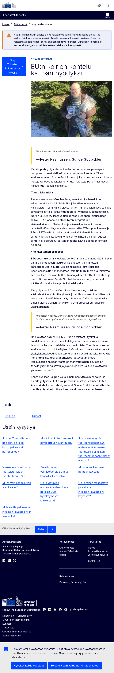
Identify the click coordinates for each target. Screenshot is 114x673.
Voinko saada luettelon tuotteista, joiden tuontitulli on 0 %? (16, 472)
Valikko (107, 17)
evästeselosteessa (46, 653)
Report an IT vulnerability (17, 615)
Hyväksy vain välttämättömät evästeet (75, 665)
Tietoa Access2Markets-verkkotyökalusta (98, 551)
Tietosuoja (8, 627)
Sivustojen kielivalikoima (16, 619)
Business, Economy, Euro (73, 582)
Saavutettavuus (11, 635)
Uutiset (36, 416)
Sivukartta (94, 560)
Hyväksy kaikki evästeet (29, 665)
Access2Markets (11, 541)
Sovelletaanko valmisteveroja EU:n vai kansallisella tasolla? (54, 472)
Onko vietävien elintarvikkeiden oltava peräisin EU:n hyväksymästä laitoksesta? (54, 491)
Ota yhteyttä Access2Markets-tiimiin (69, 551)
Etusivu (6, 24)
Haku (107, 5)
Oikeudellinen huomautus (16, 631)
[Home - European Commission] (23, 601)
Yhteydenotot (81, 609)
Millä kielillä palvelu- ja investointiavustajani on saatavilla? (16, 512)
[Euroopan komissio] (9, 5)
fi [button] (99, 5)
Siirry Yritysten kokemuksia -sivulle (12, 66)
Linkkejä (10, 416)
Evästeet (7, 623)
